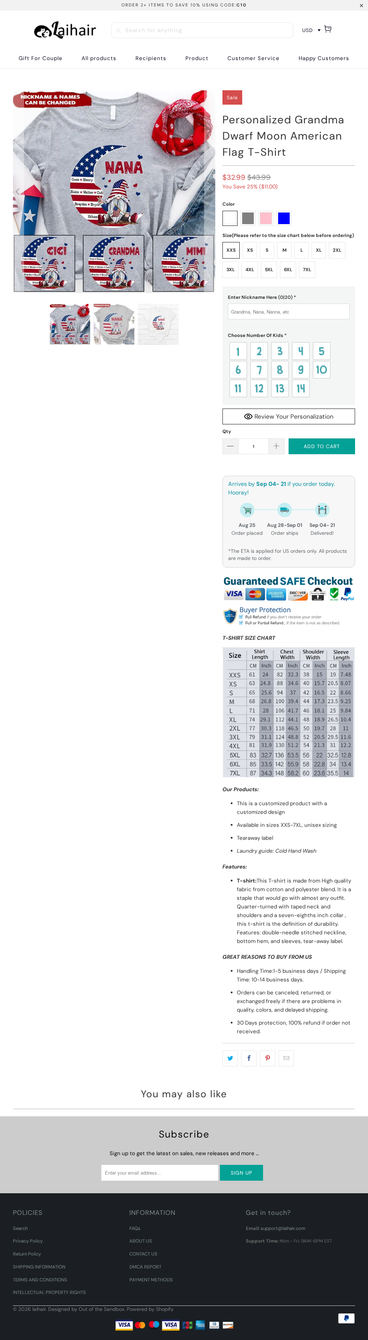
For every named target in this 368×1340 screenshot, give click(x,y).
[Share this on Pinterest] (267, 1058)
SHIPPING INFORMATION (39, 1267)
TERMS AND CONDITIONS (40, 1280)
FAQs (135, 1228)
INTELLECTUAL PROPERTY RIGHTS (49, 1292)
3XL (230, 269)
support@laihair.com (283, 1228)
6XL (288, 269)
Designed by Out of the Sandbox (86, 1309)
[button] (150, 58)
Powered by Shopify (150, 1309)
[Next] (210, 191)
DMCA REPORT (145, 1267)
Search (20, 1228)
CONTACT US (143, 1254)
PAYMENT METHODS (151, 1280)
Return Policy (27, 1254)
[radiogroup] (289, 370)
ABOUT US (140, 1241)
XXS (231, 250)
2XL (337, 250)
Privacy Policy (28, 1241)
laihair (39, 1309)
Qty (226, 431)
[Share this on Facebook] (249, 1058)
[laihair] (65, 30)
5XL (269, 269)
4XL (249, 269)
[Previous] (18, 191)
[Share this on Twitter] (230, 1058)
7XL (307, 269)
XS (250, 250)
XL (319, 250)
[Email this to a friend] (286, 1058)
